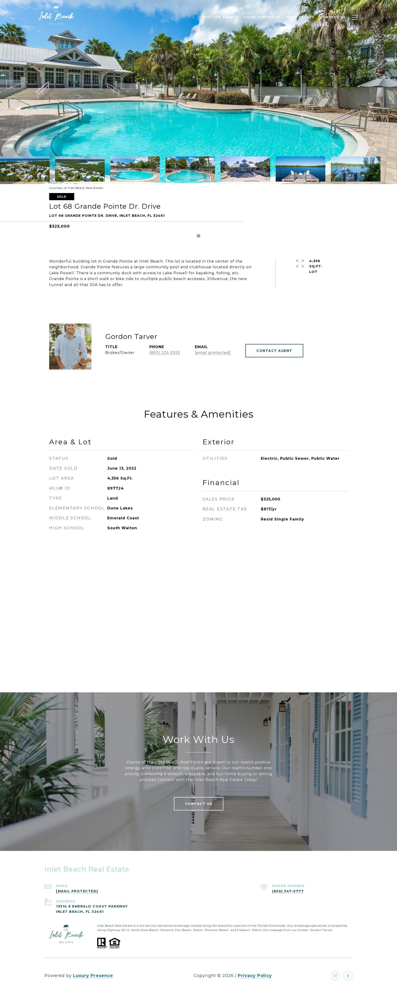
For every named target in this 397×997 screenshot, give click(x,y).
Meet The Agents (220, 17)
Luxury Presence (93, 975)
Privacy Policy (255, 975)
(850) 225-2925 (164, 352)
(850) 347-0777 (288, 891)
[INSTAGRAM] (335, 975)
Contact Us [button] (198, 804)
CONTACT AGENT (274, 351)
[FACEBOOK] (347, 975)
